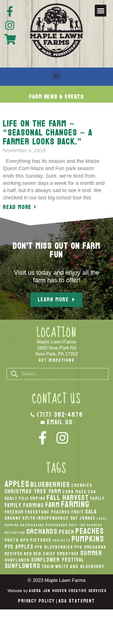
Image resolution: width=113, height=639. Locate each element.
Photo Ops (17, 540)
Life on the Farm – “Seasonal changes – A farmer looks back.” (48, 133)
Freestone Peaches (47, 512)
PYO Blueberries (54, 547)
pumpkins (88, 539)
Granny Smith (20, 518)
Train (47, 566)
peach (66, 532)
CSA (92, 492)
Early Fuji (17, 498)
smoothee (68, 554)
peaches (89, 531)
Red (28, 554)
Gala (91, 512)
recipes (14, 554)
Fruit (77, 512)
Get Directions (56, 360)
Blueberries (50, 484)
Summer (91, 553)
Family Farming (24, 505)
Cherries (81, 485)
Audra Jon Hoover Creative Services (68, 590)
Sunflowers (22, 566)
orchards (42, 531)
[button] (101, 11)
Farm (52, 504)
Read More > (20, 207)
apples (17, 484)
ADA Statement (77, 600)
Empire (38, 498)
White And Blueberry (79, 566)
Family (97, 498)
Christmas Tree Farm (33, 491)
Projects (61, 540)
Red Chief (44, 554)
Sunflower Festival (57, 560)
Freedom (14, 512)
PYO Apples (19, 547)
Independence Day (57, 518)
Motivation (15, 533)
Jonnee (87, 518)
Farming (75, 504)
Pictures (40, 540)
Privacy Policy (36, 600)
